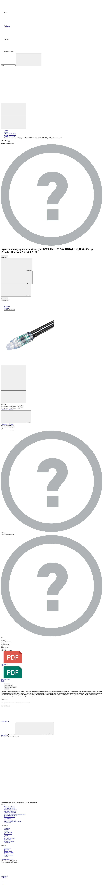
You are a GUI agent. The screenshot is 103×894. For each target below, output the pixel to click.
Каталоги (6, 836)
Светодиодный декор (10, 819)
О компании (7, 848)
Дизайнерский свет (9, 807)
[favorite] (13, 90)
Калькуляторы (8, 832)
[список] (13, 397)
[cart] (13, 77)
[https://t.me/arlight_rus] (16, 775)
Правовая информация (7, 859)
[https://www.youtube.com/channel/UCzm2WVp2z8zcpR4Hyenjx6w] (16, 787)
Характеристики (8, 685)
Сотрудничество (8, 855)
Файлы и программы (9, 838)
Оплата (6, 831)
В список (27, 295)
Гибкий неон (7, 818)
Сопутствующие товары (10, 687)
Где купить (7, 26)
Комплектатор (8, 834)
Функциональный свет (10, 809)
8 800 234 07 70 (5, 721)
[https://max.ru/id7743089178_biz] (16, 800)
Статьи (6, 835)
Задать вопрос (4, 300)
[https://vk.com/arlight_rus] (16, 750)
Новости (6, 849)
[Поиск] (28, 59)
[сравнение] (13, 384)
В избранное (28, 270)
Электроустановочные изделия (12, 821)
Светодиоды (7, 822)
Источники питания (9, 817)
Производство (8, 851)
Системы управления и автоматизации (14, 814)
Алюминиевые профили (10, 815)
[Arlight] (13, 720)
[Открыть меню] (13, 122)
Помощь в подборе (9, 841)
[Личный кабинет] (13, 109)
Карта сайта (7, 842)
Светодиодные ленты (10, 812)
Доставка (6, 829)
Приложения (7, 839)
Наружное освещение (10, 811)
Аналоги (7, 688)
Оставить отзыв (5, 706)
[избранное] (13, 371)
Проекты (6, 853)
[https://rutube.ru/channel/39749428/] (16, 763)
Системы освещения (9, 808)
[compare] (13, 102)
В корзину (28, 422)
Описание (7, 683)
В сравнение (28, 283)
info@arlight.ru (4, 735)
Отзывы (6, 856)
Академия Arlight (8, 852)
